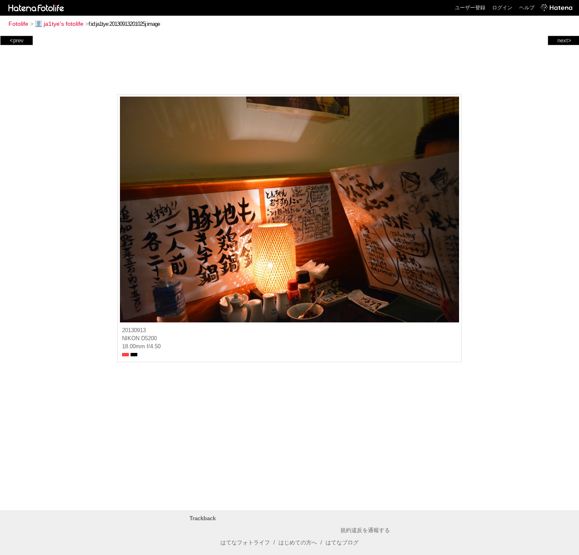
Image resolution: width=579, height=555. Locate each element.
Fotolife (18, 23)
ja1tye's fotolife (64, 23)
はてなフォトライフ (245, 542)
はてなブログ (342, 542)
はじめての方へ (297, 542)
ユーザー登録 (470, 8)
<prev (17, 40)
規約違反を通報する (365, 530)
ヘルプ (526, 8)
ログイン (502, 8)
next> (564, 40)
